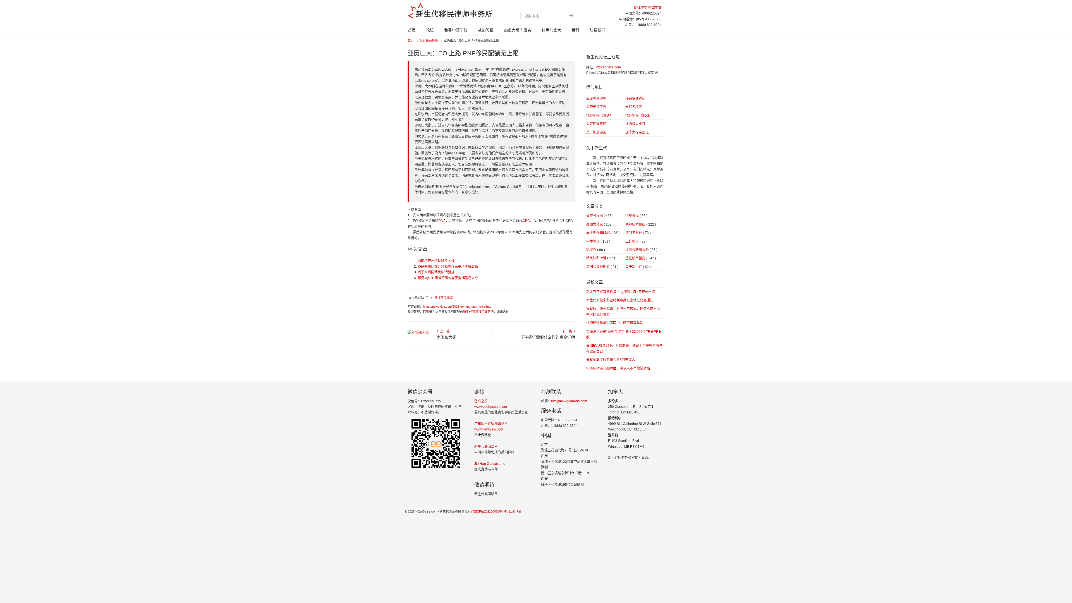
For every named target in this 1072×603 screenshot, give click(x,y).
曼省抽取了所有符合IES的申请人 (610, 360)
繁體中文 (655, 8)
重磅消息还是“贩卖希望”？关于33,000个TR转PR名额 (624, 334)
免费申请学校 (596, 107)
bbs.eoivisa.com (608, 67)
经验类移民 (600, 224)
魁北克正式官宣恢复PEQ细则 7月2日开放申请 (620, 292)
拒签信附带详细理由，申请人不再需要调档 (618, 368)
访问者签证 (638, 233)
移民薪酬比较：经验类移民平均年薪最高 (448, 267)
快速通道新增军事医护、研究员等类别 (614, 323)
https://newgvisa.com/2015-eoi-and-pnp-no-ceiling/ (457, 306)
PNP (442, 221)
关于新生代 (638, 267)
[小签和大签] (418, 332)
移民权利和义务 (641, 250)
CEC (526, 221)
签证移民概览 (429, 40)
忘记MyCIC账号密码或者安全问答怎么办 (448, 278)
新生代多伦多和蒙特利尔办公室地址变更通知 (619, 300)
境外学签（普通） (599, 116)
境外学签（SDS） (638, 116)
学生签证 (598, 241)
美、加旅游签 (596, 132)
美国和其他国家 (602, 267)
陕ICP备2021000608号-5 (489, 511)
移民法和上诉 (600, 258)
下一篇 (568, 331)
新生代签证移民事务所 (478, 312)
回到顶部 (515, 511)
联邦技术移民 (640, 224)
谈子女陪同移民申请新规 (436, 272)
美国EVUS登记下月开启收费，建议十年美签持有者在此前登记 (624, 348)
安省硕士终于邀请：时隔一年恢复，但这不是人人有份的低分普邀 (623, 311)
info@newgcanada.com (569, 401)
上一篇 (444, 331)
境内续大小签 (635, 124)
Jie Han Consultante (489, 464)
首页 (411, 40)
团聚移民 (636, 216)
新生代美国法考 (486, 447)
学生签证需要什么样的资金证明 (547, 337)
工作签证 (636, 241)
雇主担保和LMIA (602, 233)
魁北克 (595, 250)
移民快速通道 (635, 98)
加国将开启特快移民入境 (436, 261)
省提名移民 (633, 107)
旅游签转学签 (596, 98)
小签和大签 (446, 337)
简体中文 (640, 8)
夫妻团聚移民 (596, 124)
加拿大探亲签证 (637, 132)
